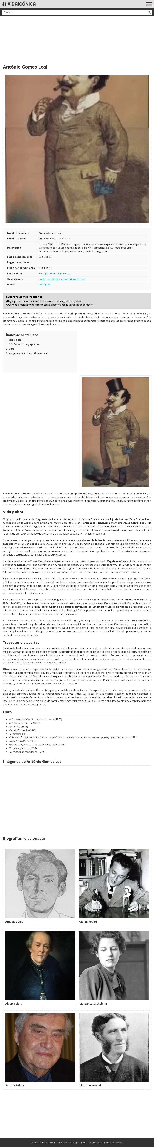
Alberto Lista (13, 1003)
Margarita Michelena (93, 1003)
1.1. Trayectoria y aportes (24, 344)
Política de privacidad (91, 1142)
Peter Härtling (14, 1085)
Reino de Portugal (60, 273)
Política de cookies (113, 1142)
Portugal (44, 273)
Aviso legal (74, 1142)
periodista (52, 279)
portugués (45, 284)
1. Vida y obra (14, 339)
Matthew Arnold (90, 1085)
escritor (63, 279)
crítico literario (77, 279)
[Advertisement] (77, 40)
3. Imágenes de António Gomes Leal (27, 353)
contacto (88, 304)
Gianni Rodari (88, 921)
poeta (42, 279)
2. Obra (10, 348)
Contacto (62, 1142)
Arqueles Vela (14, 921)
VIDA (21, 4)
